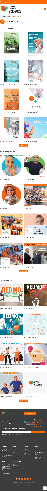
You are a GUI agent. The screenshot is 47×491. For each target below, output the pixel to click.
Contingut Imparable (7, 16)
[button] (38, 2)
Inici (1, 16)
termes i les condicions (16, 434)
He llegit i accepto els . (12, 434)
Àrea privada (14, 2)
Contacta (7, 2)
